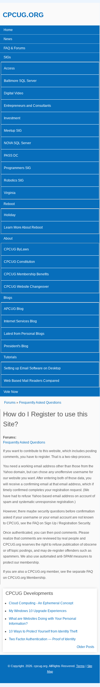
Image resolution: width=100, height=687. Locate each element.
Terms (80, 666)
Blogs (8, 298)
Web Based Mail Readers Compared (31, 381)
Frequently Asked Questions (40, 403)
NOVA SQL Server (17, 143)
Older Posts (85, 647)
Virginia (10, 193)
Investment (12, 118)
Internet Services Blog (20, 321)
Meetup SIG (13, 131)
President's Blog (16, 346)
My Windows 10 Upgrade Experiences (37, 611)
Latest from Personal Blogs (24, 334)
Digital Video (13, 93)
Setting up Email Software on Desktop (32, 368)
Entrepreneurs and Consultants (27, 106)
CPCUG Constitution (19, 262)
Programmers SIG (17, 168)
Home (8, 30)
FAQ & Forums (14, 48)
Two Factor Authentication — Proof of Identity (42, 639)
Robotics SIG (14, 180)
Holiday (10, 215)
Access (9, 68)
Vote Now (11, 392)
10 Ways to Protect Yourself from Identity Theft (43, 631)
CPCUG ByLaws (16, 249)
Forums (10, 403)
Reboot (9, 204)
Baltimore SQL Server (20, 81)
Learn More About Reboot (23, 227)
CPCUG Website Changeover (26, 287)
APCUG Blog (14, 309)
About (8, 238)
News (8, 39)
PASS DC (11, 155)
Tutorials (10, 357)
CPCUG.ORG (23, 15)
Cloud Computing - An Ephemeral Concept (41, 603)
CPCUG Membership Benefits (26, 274)
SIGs (7, 57)
